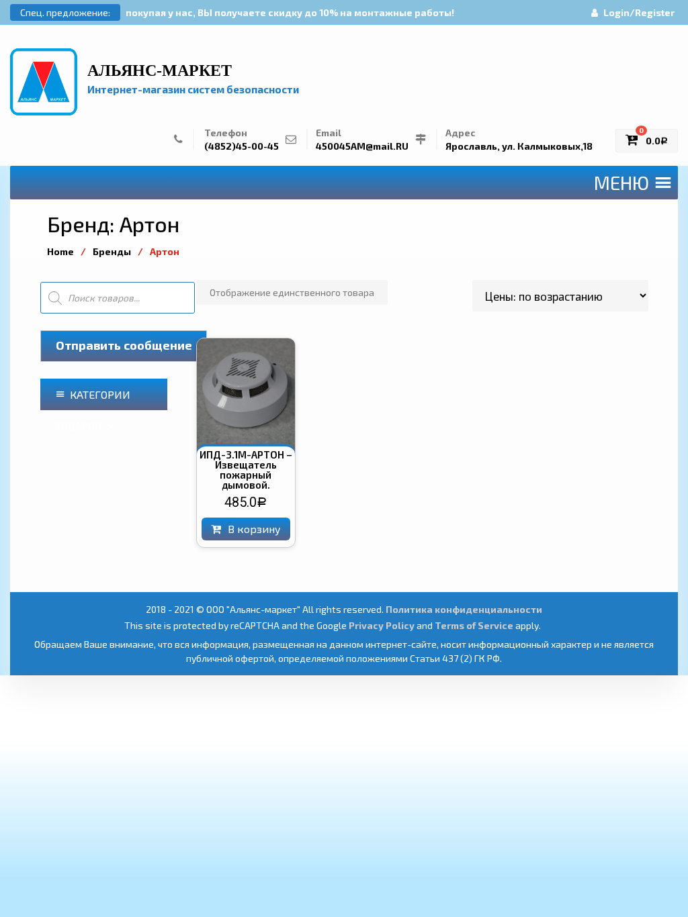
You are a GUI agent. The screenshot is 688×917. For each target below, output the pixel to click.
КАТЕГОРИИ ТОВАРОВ (92, 399)
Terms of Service (474, 625)
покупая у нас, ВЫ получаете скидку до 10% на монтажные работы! (290, 12)
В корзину (254, 528)
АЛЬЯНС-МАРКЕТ (159, 70)
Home (60, 251)
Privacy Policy (382, 625)
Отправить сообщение (124, 345)
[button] (621, 182)
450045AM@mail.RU (362, 146)
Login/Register (639, 12)
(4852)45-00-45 (241, 146)
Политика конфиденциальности (464, 609)
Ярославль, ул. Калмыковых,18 (519, 146)
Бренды (112, 251)
